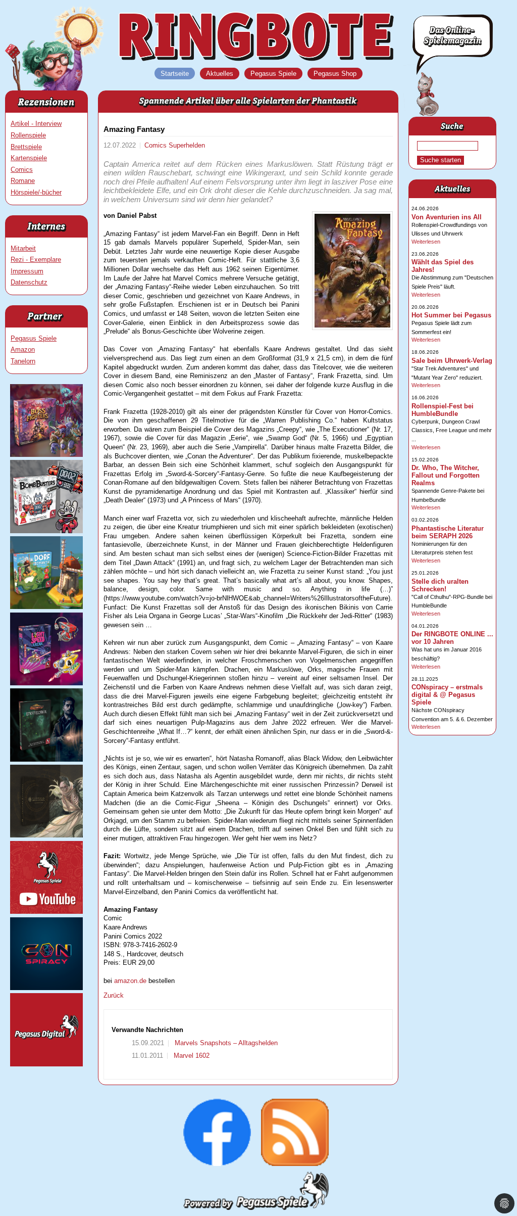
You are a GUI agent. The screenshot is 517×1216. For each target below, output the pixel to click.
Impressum (27, 271)
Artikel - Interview (36, 123)
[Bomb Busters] (46, 531)
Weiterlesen (425, 242)
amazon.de (130, 981)
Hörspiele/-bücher (36, 192)
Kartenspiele (29, 158)
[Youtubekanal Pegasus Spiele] (46, 911)
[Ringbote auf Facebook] (217, 1163)
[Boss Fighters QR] (46, 454)
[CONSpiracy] (46, 988)
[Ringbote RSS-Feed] (295, 1163)
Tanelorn (23, 361)
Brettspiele (26, 147)
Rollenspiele (28, 135)
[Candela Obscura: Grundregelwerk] (46, 835)
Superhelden (187, 145)
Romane (23, 180)
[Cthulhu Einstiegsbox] (46, 759)
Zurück (114, 995)
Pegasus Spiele (34, 338)
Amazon (23, 349)
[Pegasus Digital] (46, 1064)
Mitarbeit (23, 248)
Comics (22, 169)
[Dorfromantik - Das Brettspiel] (46, 607)
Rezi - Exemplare (36, 259)
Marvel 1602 (191, 1055)
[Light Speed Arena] (46, 683)
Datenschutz (29, 282)
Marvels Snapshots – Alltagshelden (225, 1043)
